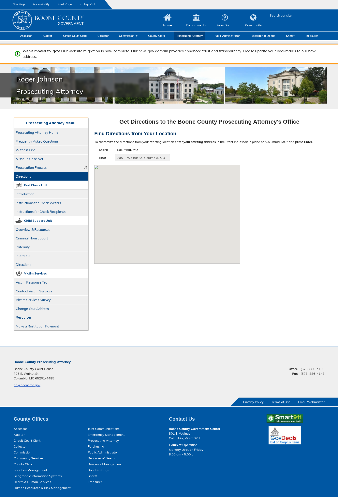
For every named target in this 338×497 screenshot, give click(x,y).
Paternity (23, 247)
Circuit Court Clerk (75, 36)
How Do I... (225, 25)
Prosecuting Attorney (189, 36)
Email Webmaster (311, 402)
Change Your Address (32, 309)
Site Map (19, 4)
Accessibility (41, 4)
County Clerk (156, 36)
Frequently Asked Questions (37, 141)
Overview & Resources (33, 229)
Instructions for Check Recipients (41, 212)
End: (102, 158)
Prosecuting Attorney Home (37, 132)
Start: (103, 150)
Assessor (26, 36)
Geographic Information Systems (38, 476)
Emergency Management (106, 435)
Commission (126, 36)
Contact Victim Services (34, 291)
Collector (103, 36)
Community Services (29, 458)
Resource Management (105, 464)
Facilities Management (30, 470)
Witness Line (26, 150)
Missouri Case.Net (29, 159)
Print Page (64, 4)
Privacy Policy (253, 402)
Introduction (25, 194)
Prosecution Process (31, 167)
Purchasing (96, 446)
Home (167, 25)
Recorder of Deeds (263, 36)
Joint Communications (104, 429)
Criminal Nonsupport (32, 238)
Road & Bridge (98, 470)
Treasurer (311, 36)
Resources (24, 317)
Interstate (23, 256)
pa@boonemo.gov (27, 385)
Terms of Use (280, 402)
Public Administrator (227, 36)
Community (253, 25)
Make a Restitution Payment (37, 326)
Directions (23, 176)
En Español (87, 4)
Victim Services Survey (33, 300)
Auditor (47, 36)
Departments (196, 25)
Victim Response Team (33, 282)
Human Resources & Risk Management (42, 488)
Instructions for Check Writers (38, 203)
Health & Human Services (32, 482)
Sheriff (290, 36)
